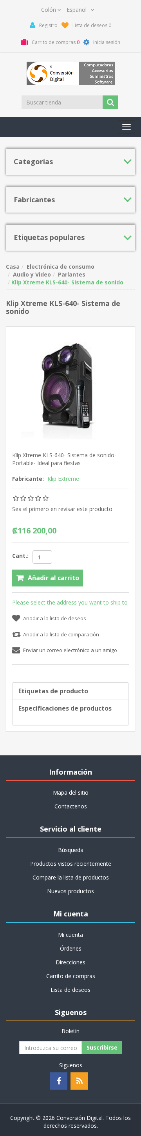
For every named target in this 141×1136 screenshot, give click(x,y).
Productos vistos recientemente (70, 863)
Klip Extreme (63, 478)
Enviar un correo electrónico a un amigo (70, 650)
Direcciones (70, 962)
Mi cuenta (70, 934)
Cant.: (20, 555)
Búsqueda (70, 850)
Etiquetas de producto (53, 691)
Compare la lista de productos (71, 877)
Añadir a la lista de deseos (54, 618)
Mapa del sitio (71, 792)
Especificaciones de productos (65, 708)
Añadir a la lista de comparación (61, 634)
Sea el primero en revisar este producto (62, 509)
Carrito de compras (70, 976)
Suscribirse (102, 1047)
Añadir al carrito (53, 577)
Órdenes (70, 948)
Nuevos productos (70, 891)
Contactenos (70, 806)
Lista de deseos (70, 989)
